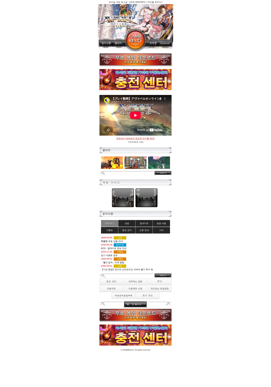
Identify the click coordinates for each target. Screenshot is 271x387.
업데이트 (144, 223)
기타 (161, 230)
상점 (127, 223)
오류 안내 (144, 230)
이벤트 (109, 230)
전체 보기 (109, 223)
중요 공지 (127, 230)
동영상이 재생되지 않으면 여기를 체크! (135, 138)
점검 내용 (161, 223)
